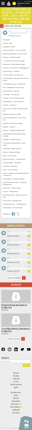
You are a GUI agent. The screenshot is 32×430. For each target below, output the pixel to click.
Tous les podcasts (14, 278)
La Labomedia (7, 428)
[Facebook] (13, 214)
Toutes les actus (14, 339)
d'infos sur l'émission (12, 26)
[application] (18, 33)
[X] (18, 214)
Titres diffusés (27, 1)
